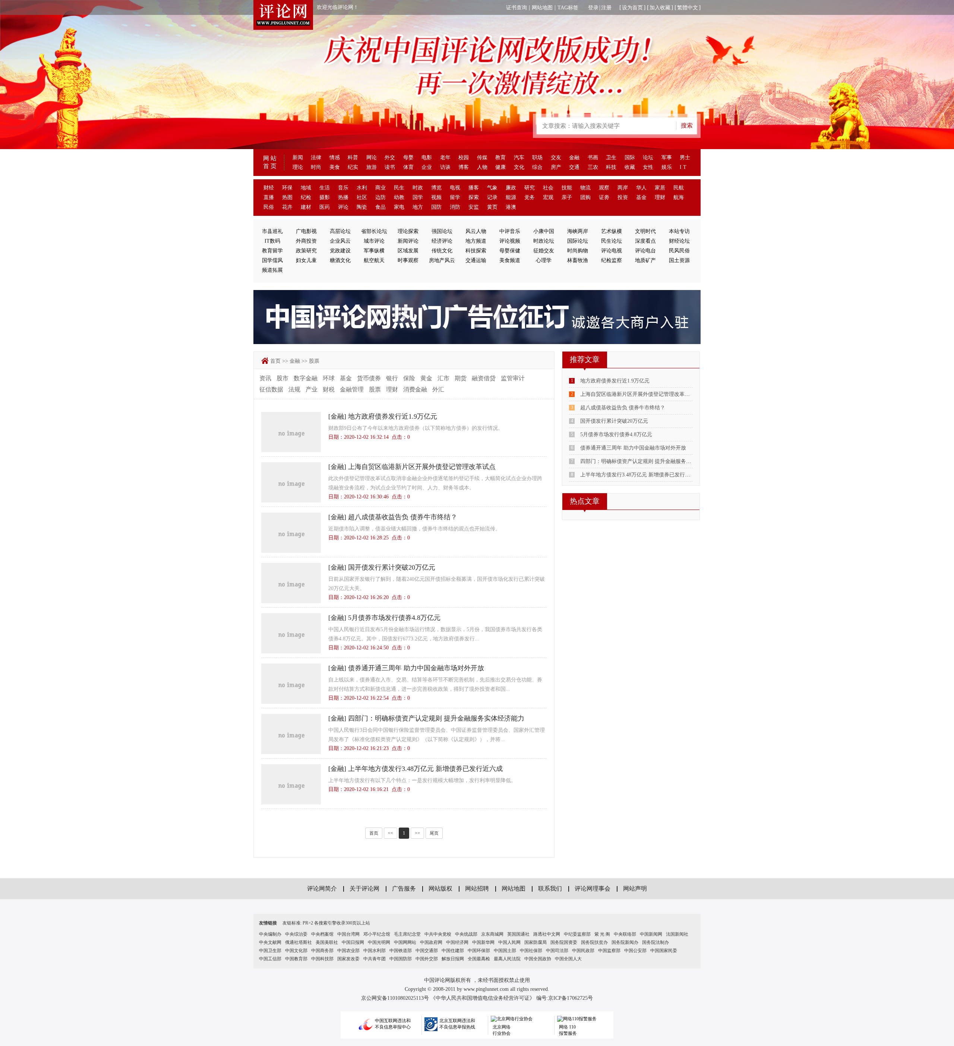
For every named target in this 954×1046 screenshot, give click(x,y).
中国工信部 (270, 958)
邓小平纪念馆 (376, 934)
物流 (585, 187)
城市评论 (374, 241)
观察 (604, 187)
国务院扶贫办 (594, 942)
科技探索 (475, 250)
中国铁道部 (400, 950)
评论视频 (509, 241)
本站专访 (679, 231)
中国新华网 (483, 942)
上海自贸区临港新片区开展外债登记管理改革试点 (422, 466)
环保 (287, 187)
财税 (329, 389)
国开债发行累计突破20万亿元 (391, 567)
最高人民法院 (507, 958)
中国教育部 (296, 958)
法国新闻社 (677, 934)
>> (417, 833)
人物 (482, 167)
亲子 (567, 197)
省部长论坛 (374, 231)
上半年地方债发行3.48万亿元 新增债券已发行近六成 (425, 768)
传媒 (482, 157)
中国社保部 (531, 950)
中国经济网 (457, 942)
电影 (426, 157)
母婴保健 (509, 250)
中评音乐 (509, 231)
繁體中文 (687, 7)
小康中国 (543, 231)
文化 (519, 167)
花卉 (287, 207)
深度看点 (645, 241)
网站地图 (542, 7)
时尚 (316, 167)
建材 (306, 207)
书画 (593, 157)
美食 (334, 167)
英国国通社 (518, 934)
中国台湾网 (348, 934)
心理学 (544, 260)
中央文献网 (270, 942)
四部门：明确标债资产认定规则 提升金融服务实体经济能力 (436, 718)
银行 (392, 378)
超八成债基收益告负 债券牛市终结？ (402, 517)
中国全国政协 (537, 958)
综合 (537, 167)
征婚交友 (543, 250)
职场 (537, 157)
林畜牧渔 (577, 260)
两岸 (622, 187)
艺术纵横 (611, 231)
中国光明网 (379, 942)
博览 (436, 187)
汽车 (519, 157)
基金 (641, 197)
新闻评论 (408, 241)
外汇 (438, 389)
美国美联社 (327, 942)
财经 (268, 187)
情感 (334, 157)
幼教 (399, 197)
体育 (408, 167)
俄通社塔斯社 (298, 942)
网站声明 (635, 888)
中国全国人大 (568, 958)
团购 (585, 197)
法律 (316, 157)
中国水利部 (374, 950)
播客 (473, 187)
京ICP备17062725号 (570, 998)
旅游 (371, 167)
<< (390, 833)
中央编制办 (270, 934)
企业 (426, 167)
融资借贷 (484, 378)
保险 (409, 378)
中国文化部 (296, 950)
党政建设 (340, 250)
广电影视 (306, 231)
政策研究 (306, 250)
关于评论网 (364, 888)
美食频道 (509, 260)
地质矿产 (645, 260)
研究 (529, 187)
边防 (380, 197)
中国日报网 (353, 942)
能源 (511, 197)
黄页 (492, 207)
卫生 (611, 157)
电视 (455, 187)
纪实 (353, 167)
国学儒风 (272, 260)
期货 (461, 378)
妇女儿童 (306, 260)
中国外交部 (427, 958)
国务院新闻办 (625, 942)
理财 (660, 197)
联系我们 (550, 888)
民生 (399, 187)
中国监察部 (609, 950)
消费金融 (415, 389)
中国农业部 (348, 950)
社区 (362, 197)
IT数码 (272, 241)
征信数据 (271, 389)
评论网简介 (322, 888)
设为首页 (632, 7)
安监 (473, 207)
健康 (500, 167)
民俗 (268, 207)
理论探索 (408, 231)
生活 (324, 187)
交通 (574, 167)
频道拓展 (272, 270)
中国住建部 (453, 950)
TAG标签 (567, 7)
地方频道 (475, 241)
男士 (685, 157)
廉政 (511, 187)
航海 (678, 197)
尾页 (434, 833)
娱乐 (666, 167)
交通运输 (475, 260)
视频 (436, 197)
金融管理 (352, 389)
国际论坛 (577, 241)
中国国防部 (400, 958)
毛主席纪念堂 (407, 934)
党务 (529, 197)
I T (683, 167)
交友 (556, 157)
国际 (630, 157)
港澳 (511, 207)
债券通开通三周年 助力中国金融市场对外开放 (416, 668)
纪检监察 (611, 260)
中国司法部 (557, 950)
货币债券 (369, 378)
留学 (455, 197)
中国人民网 (509, 942)
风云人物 (475, 231)
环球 (329, 378)
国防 (436, 207)
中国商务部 (322, 950)
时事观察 (408, 260)
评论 (343, 207)
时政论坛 (543, 241)
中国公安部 (635, 950)
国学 (418, 197)
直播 (268, 197)
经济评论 (442, 241)
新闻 (298, 157)
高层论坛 (340, 231)
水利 (362, 187)
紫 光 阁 (602, 934)
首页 (275, 361)
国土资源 (679, 260)
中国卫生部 (270, 950)
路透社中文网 (546, 934)
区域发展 (408, 250)
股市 (282, 378)
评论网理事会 (592, 888)
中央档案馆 (322, 934)
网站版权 (440, 888)
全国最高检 (479, 958)
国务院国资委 (563, 942)
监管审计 (513, 378)
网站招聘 (477, 888)
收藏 (630, 167)
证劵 (604, 197)
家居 (660, 187)
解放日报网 (453, 958)
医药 (324, 207)
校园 (463, 157)
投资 (622, 197)
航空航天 (374, 260)
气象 (492, 187)
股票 (314, 361)
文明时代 (645, 231)
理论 (298, 167)
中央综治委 (296, 934)
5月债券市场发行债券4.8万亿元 (394, 617)
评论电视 (611, 250)
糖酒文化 (340, 260)
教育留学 (272, 250)
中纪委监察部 (577, 934)
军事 (666, 157)
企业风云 (340, 241)
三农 (593, 167)
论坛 (648, 157)
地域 (306, 187)
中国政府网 (431, 942)
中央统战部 (466, 934)
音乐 (343, 187)
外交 (390, 157)
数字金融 (306, 378)
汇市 (443, 378)
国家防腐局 (535, 942)
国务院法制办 (655, 942)
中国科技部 (322, 958)
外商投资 (306, 241)
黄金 (426, 378)
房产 (556, 167)
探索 (473, 197)
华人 (641, 187)
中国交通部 (427, 950)
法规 (294, 389)
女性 (648, 167)
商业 (380, 187)
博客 (463, 167)
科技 (611, 167)
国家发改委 (348, 958)
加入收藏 (660, 7)
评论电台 (645, 250)
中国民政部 (583, 950)
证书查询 (516, 7)
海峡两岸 (577, 231)
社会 (548, 187)
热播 (343, 197)
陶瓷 (362, 207)
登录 (593, 7)
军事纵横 (374, 250)
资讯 (265, 378)
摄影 (324, 197)
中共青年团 (374, 958)
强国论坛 (442, 231)
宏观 (548, 197)
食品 (380, 207)
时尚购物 (577, 250)
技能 (567, 187)
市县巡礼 (272, 231)
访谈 (445, 167)
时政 (418, 187)
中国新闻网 (651, 934)
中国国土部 (505, 950)
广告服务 (404, 888)
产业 (312, 389)
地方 (418, 207)
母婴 (408, 157)
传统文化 (442, 250)
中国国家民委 (663, 950)
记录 (492, 197)
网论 (371, 157)
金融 (574, 157)
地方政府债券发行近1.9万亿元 (392, 416)
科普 (353, 157)
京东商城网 (492, 934)
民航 (678, 187)
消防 (455, 207)
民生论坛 (611, 241)
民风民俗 (679, 250)
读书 (390, 167)
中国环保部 (479, 950)
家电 (399, 207)
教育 (500, 157)
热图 (287, 197)
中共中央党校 (437, 934)
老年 (445, 157)
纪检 (306, 197)
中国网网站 (405, 942)
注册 (606, 7)
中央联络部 (625, 934)
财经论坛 (679, 241)
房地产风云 (442, 260)
